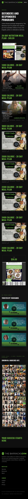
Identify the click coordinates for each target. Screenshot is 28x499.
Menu (25, 2)
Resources (4, 471)
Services (4, 469)
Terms (3, 482)
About (3, 473)
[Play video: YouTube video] (14, 309)
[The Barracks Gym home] (12, 2)
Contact (3, 480)
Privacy (3, 484)
